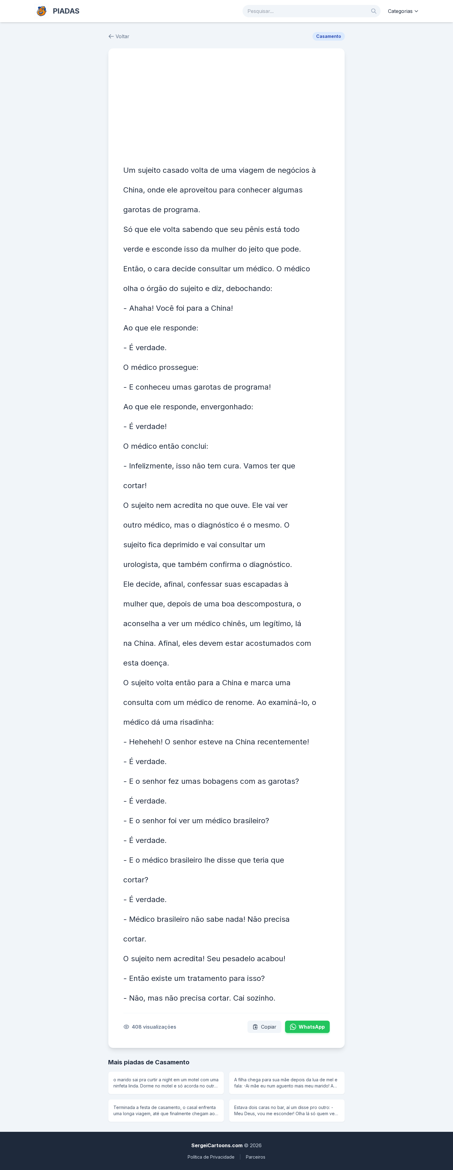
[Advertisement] (226, 109)
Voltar (122, 36)
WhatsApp (312, 1027)
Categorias (400, 11)
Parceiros (255, 1157)
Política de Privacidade (211, 1157)
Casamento (328, 36)
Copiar (268, 1027)
